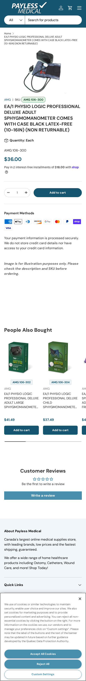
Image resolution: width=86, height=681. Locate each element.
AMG (7, 100)
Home (7, 33)
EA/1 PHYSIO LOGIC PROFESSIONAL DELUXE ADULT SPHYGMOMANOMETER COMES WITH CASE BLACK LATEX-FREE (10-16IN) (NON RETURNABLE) (40, 40)
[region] (43, 637)
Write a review (43, 495)
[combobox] (43, 19)
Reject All (43, 664)
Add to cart (57, 192)
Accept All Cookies (43, 654)
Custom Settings (43, 674)
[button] (70, 8)
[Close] (80, 598)
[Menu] (79, 8)
